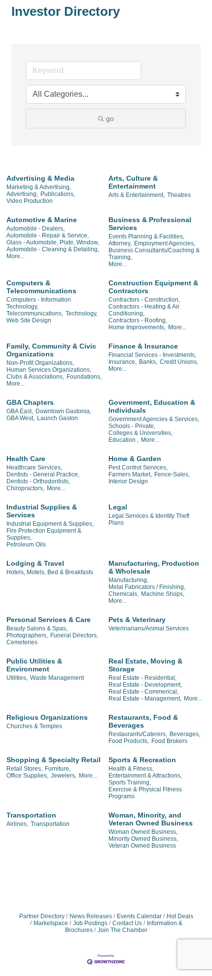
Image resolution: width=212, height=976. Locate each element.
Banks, (148, 361)
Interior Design (128, 481)
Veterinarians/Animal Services (148, 628)
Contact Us (127, 923)
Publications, (57, 194)
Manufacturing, (128, 580)
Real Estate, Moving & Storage (145, 665)
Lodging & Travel (35, 563)
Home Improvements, (137, 327)
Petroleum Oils (26, 544)
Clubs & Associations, (35, 376)
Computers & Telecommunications (41, 287)
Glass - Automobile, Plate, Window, (52, 242)
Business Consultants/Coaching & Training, (154, 254)
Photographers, (27, 635)
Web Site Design (28, 320)
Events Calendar (139, 916)
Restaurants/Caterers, (137, 734)
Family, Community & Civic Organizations (51, 350)
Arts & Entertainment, (136, 195)
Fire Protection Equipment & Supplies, (43, 534)
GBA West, (20, 418)
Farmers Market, (130, 474)
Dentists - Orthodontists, (38, 481)
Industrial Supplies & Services (41, 511)
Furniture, (58, 768)
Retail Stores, (24, 768)
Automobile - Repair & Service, (47, 235)
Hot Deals (180, 916)
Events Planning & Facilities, (146, 236)
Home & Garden (134, 459)
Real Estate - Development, (145, 684)
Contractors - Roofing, (137, 320)
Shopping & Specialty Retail (53, 760)
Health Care (25, 459)
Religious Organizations (47, 717)
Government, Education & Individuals (151, 406)
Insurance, (122, 361)
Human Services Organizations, (48, 369)
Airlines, (17, 823)
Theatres (179, 195)
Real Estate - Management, (144, 698)
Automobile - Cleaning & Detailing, (52, 249)
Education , (123, 439)
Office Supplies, (27, 775)
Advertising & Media (40, 178)
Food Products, (128, 741)
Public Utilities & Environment (34, 665)
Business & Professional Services (149, 224)
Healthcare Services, (34, 467)
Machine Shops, (162, 593)
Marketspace (51, 923)
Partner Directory (42, 916)
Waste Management (57, 677)
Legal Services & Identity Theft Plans (148, 519)
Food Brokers (169, 741)
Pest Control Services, (138, 467)
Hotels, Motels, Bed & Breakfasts (49, 572)
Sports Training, (129, 782)
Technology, (82, 313)
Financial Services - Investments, (152, 354)
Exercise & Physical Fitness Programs (145, 793)
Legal (117, 507)
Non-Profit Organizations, (40, 362)
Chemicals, (123, 593)
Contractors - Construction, (144, 299)
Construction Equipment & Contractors (153, 287)
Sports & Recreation (142, 760)
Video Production (29, 200)
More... (15, 256)
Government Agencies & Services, (153, 419)
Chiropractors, (25, 488)
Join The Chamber (122, 930)
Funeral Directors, (74, 635)
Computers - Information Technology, (38, 303)
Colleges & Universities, (140, 432)
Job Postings (90, 923)
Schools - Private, (131, 426)
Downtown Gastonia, (63, 411)
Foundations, (84, 376)
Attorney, (120, 243)
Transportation (31, 815)
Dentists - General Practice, (42, 474)
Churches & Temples (34, 726)
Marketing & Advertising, (38, 187)
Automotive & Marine (41, 220)
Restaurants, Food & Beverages (143, 721)
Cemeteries (21, 642)
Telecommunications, (34, 313)
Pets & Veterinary (137, 620)
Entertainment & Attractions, (145, 775)
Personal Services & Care (48, 620)
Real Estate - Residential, (142, 677)
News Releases (91, 916)
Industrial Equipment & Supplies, (50, 523)
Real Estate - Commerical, (143, 691)
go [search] (110, 118)
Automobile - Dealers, (35, 228)
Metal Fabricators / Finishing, (146, 587)
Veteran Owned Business (142, 845)
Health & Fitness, (131, 768)
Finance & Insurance (143, 346)
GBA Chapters (30, 402)
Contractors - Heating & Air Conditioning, (143, 310)
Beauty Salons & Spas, (37, 628)
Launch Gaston (57, 418)
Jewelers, (63, 775)
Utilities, (17, 677)
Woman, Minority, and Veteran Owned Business (150, 819)
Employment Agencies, (164, 243)
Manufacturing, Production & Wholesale (153, 567)
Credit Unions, (179, 361)
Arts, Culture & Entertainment (133, 182)
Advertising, (22, 194)
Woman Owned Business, (142, 831)
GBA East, (19, 411)
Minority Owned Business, (143, 838)
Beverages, (185, 734)
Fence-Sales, (172, 474)
